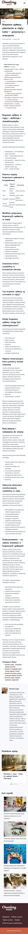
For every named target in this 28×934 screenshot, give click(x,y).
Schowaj (13, 66)
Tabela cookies (8, 920)
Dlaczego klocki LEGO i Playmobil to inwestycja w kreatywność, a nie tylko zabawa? (15, 868)
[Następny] (23, 769)
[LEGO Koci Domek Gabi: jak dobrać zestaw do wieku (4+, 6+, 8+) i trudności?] (15, 804)
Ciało (3, 21)
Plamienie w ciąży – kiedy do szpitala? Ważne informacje (13, 776)
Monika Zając (8, 39)
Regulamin (6, 917)
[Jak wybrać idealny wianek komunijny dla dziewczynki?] (15, 829)
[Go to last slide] (4, 769)
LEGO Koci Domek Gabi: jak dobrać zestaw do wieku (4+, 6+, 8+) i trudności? (14, 816)
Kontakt (17, 920)
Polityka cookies (16, 917)
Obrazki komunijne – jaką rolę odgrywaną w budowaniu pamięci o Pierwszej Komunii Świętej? (14, 893)
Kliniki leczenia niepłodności (12, 923)
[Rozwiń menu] (24, 3)
